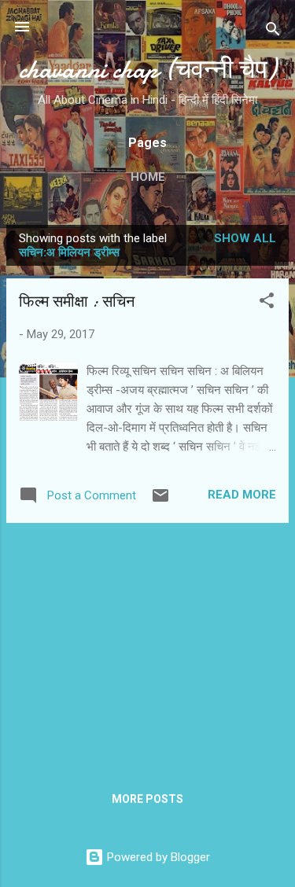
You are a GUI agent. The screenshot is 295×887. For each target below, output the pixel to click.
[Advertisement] (147, 646)
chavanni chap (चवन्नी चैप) (147, 69)
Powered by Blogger (157, 857)
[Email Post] (160, 501)
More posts (147, 799)
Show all (245, 238)
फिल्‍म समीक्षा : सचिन (77, 301)
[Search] (273, 32)
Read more (242, 495)
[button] (266, 303)
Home (148, 177)
